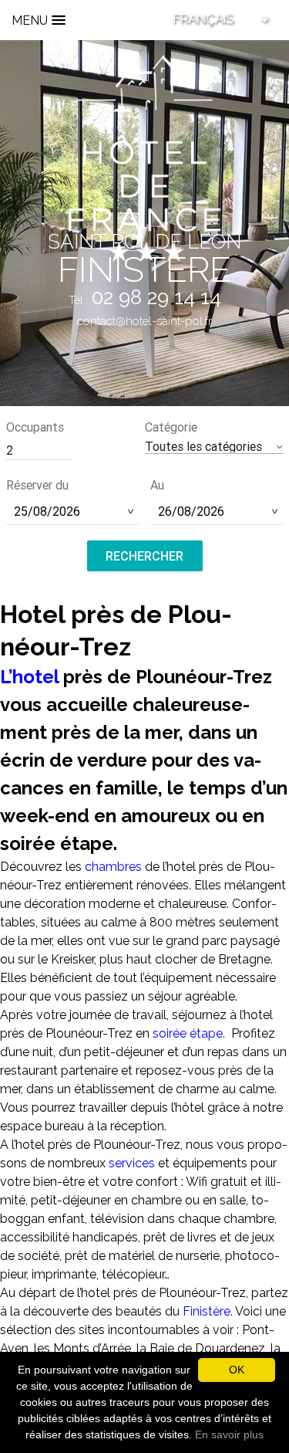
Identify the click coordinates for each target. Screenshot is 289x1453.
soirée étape (188, 1033)
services (133, 1163)
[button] (214, 446)
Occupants (35, 427)
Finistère (206, 1311)
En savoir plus (229, 1434)
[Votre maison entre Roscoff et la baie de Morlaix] (145, 157)
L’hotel (29, 677)
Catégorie (171, 427)
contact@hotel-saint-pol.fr (144, 321)
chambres (113, 866)
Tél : (145, 300)
